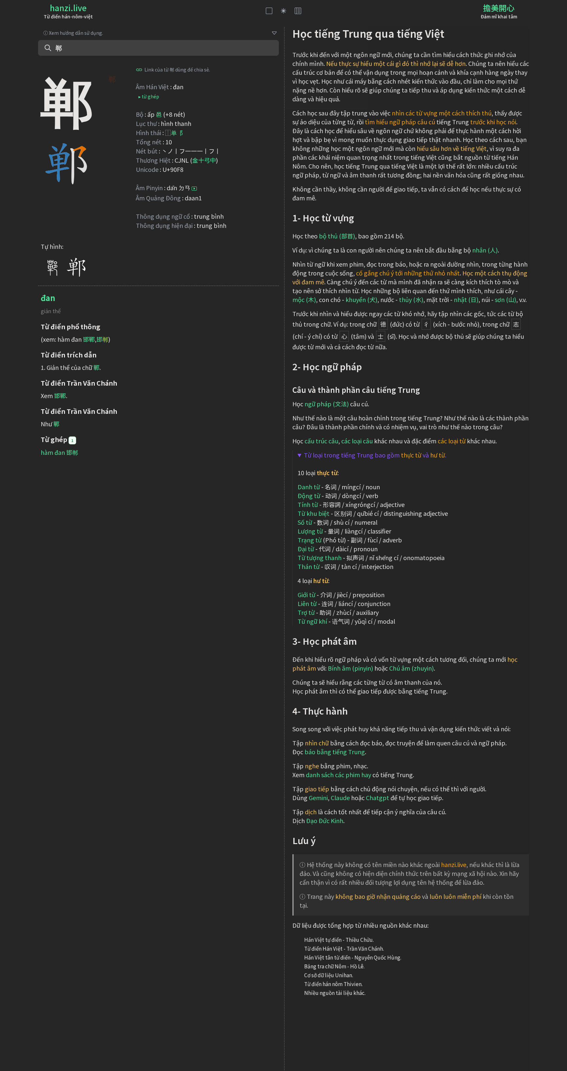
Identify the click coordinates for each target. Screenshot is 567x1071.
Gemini (318, 797)
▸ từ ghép (148, 96)
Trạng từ (310, 540)
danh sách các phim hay (338, 774)
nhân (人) (485, 250)
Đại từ (306, 548)
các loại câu (357, 440)
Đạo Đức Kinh (324, 820)
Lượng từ (310, 531)
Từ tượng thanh (320, 557)
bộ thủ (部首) (337, 236)
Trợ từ (306, 612)
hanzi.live (68, 7)
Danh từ (309, 486)
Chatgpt (377, 797)
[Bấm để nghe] (194, 188)
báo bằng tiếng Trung (334, 751)
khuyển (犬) (361, 299)
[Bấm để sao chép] (139, 69)
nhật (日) (466, 299)
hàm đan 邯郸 (59, 452)
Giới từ (306, 594)
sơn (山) (505, 299)
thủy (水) (411, 299)
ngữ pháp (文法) (326, 403)
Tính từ (308, 504)
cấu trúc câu (321, 440)
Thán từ (309, 566)
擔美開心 (498, 7)
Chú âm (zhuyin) (411, 668)
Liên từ (307, 603)
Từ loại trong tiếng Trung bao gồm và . (375, 455)
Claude (340, 797)
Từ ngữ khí (312, 621)
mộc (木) (304, 299)
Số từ (305, 522)
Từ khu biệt (313, 513)
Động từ (309, 495)
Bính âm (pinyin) (350, 668)
